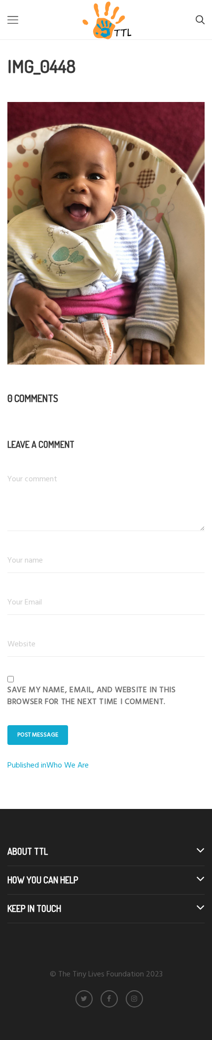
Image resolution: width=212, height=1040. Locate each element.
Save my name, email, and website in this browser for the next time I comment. (91, 696)
